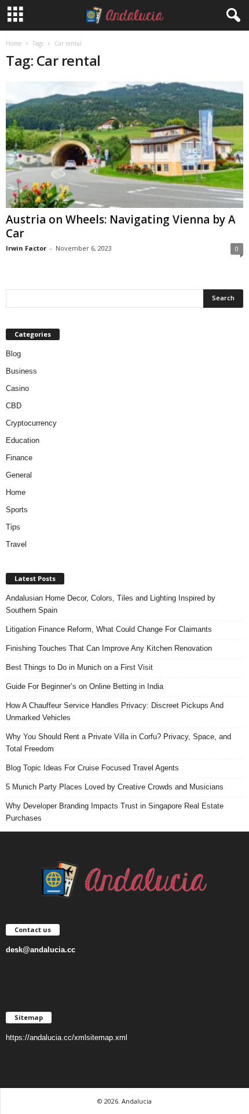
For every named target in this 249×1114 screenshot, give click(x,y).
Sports (17, 509)
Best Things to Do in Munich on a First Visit (79, 667)
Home (13, 43)
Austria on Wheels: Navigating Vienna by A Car (121, 226)
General (19, 475)
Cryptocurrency (31, 423)
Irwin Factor (26, 248)
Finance (19, 457)
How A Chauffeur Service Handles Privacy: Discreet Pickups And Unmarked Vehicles (115, 711)
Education (22, 440)
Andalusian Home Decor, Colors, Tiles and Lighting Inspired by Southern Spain (110, 604)
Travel (16, 544)
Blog (13, 353)
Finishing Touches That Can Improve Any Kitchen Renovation (109, 648)
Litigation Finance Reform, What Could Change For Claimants (109, 629)
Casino (17, 388)
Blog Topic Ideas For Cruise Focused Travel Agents (92, 767)
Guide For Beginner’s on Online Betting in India (84, 686)
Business (21, 371)
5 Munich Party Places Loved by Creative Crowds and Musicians (115, 787)
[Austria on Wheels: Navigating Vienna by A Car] (124, 144)
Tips (13, 527)
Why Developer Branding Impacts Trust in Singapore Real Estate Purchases (115, 812)
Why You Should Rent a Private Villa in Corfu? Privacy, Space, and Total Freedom (118, 742)
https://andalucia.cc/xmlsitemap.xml (66, 1037)
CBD (13, 405)
